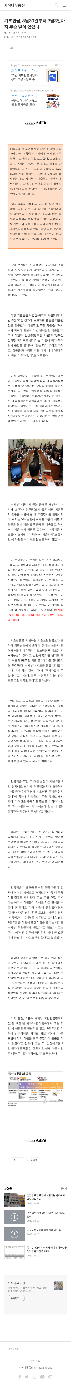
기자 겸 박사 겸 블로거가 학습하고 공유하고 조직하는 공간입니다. (28, 1289)
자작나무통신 (14, 5)
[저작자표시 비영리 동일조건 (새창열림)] (45, 1160)
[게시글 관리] (22, 1160)
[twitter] (27, 1377)
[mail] (50, 1377)
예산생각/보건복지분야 (15, 33)
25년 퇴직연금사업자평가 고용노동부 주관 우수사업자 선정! (24, 77)
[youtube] (42, 1377)
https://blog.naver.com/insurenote (30, 90)
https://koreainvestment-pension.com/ (31, 65)
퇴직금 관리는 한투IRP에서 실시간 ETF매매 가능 (25, 71)
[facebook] (20, 1377)
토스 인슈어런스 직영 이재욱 (24, 96)
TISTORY (35, 1361)
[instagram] (34, 1377)
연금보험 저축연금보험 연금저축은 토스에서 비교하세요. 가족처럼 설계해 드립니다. (24, 102)
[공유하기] (18, 1160)
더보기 (63, 1188)
